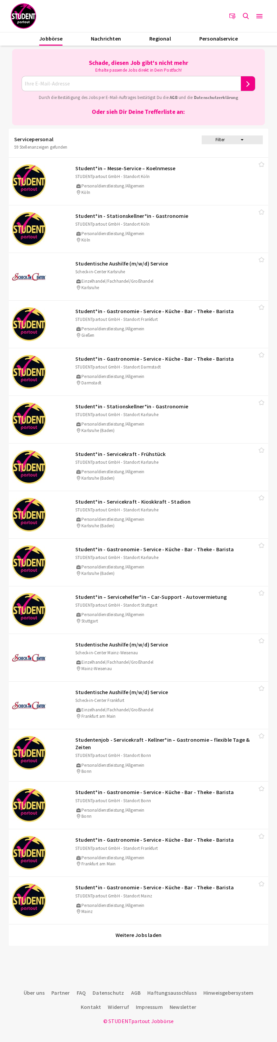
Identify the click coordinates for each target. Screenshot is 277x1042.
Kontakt (91, 1006)
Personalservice (218, 38)
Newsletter (183, 1006)
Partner (60, 992)
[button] (259, 16)
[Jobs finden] (246, 16)
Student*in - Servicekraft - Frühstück (120, 454)
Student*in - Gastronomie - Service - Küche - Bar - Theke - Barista (154, 311)
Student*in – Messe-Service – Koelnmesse (125, 168)
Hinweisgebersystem (228, 992)
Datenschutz (108, 992)
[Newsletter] (232, 16)
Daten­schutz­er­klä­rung (216, 97)
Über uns (34, 992)
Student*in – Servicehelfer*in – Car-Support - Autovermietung (151, 596)
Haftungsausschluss (172, 992)
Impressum (149, 1006)
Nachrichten (106, 38)
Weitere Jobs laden (139, 935)
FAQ (81, 992)
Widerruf (118, 1006)
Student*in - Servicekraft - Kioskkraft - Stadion (133, 501)
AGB (174, 97)
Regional (160, 38)
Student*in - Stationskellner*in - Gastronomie (131, 215)
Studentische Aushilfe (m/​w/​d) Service (121, 263)
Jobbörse (50, 38)
